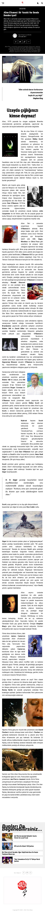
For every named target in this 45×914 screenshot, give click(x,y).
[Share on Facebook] (16, 42)
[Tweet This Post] (20, 42)
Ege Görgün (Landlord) (24, 35)
